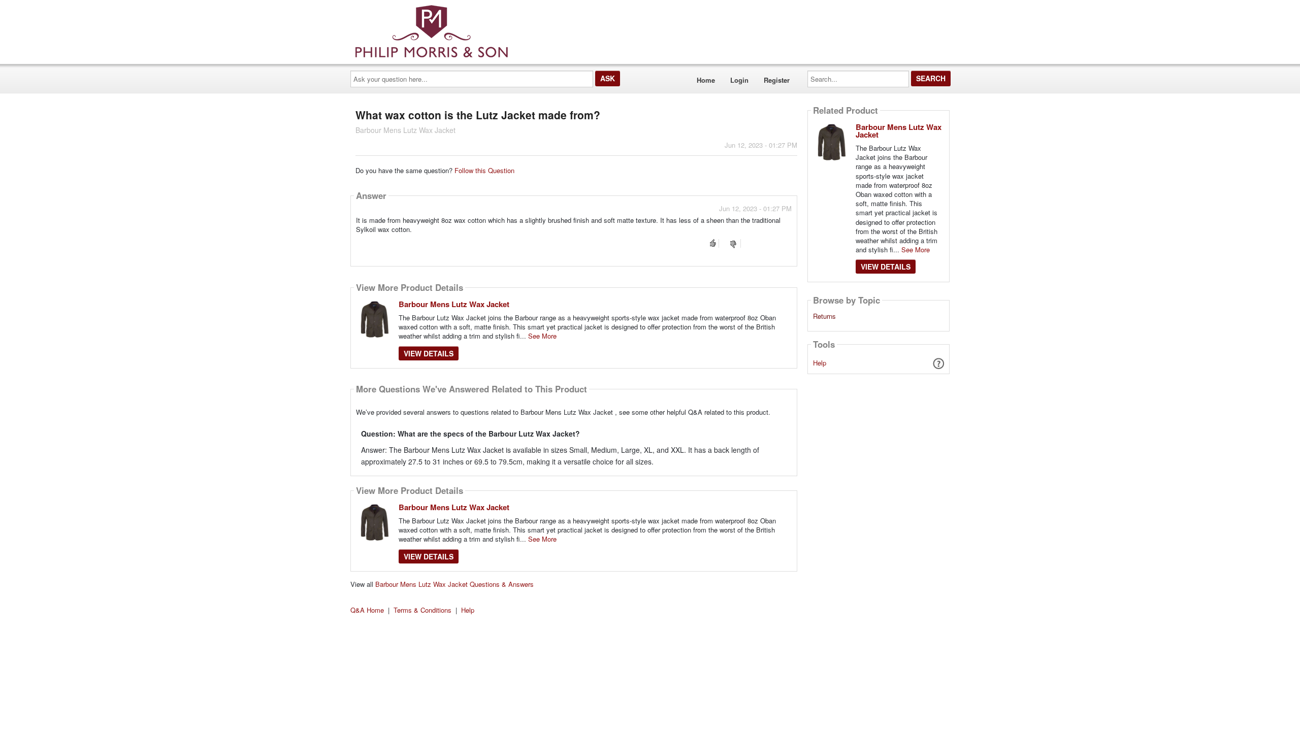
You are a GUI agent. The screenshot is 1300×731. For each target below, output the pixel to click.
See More (542, 336)
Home (706, 80)
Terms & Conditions (422, 610)
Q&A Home (367, 610)
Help (819, 363)
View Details (428, 353)
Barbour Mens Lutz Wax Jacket (454, 304)
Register (777, 80)
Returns (824, 316)
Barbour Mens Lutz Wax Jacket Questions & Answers (454, 584)
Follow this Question (484, 170)
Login (739, 80)
